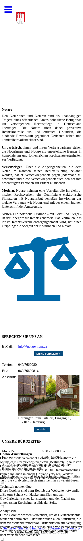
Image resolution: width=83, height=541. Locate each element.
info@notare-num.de (32, 346)
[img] (41, 44)
